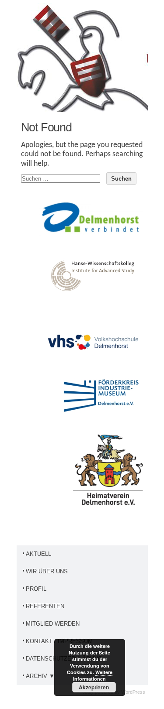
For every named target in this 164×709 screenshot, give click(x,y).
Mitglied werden (53, 623)
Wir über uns (47, 571)
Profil (36, 589)
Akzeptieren (94, 687)
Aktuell (38, 554)
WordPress (133, 692)
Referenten (45, 606)
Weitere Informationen (92, 675)
